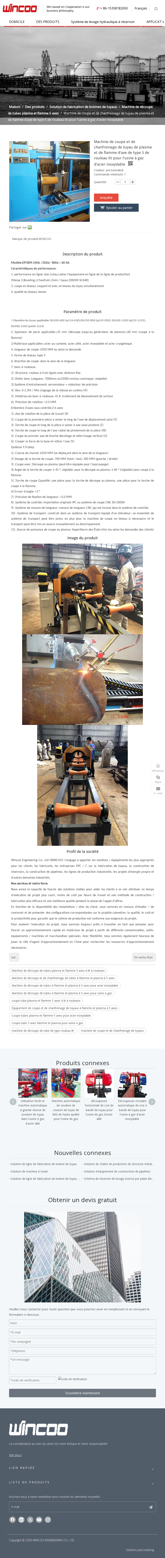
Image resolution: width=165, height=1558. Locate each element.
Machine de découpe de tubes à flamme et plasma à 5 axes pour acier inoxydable (65, 985)
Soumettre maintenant (82, 1393)
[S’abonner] (151, 1507)
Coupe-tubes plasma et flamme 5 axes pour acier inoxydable (51, 1015)
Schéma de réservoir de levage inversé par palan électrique (119, 1179)
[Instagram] (48, 1520)
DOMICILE (17, 22)
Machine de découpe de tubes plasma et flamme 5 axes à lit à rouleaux (58, 970)
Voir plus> (15, 1455)
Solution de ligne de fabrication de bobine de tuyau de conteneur (46, 1179)
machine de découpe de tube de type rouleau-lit (43, 1030)
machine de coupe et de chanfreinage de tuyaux (112, 1030)
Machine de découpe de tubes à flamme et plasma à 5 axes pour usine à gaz (62, 993)
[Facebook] (12, 1520)
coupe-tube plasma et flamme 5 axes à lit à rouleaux (46, 1000)
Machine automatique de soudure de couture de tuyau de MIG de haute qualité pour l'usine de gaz (66, 1110)
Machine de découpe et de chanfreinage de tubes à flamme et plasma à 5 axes (63, 978)
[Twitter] (30, 1520)
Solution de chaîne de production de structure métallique (119, 1164)
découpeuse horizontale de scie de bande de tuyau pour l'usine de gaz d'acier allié (99, 1110)
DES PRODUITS (47, 22)
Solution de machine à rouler (29, 1171)
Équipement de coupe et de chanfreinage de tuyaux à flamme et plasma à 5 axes (64, 1008)
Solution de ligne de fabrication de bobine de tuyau (44, 1164)
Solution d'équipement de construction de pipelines (117, 1171)
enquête (106, 197)
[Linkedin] (21, 1520)
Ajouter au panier (119, 207)
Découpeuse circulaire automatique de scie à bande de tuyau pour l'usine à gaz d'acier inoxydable (132, 1110)
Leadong (148, 1550)
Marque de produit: (25, 239)
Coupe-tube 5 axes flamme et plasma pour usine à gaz (47, 1023)
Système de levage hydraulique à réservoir (103, 22)
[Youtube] (39, 1520)
